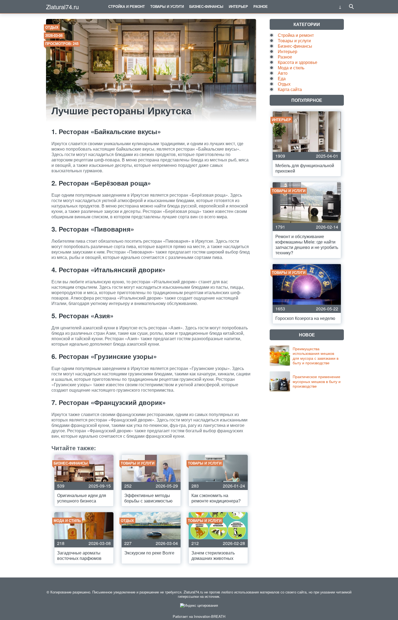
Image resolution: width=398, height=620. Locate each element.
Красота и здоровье (297, 62)
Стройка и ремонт (126, 6)
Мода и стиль (291, 67)
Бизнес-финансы (206, 6)
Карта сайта (290, 89)
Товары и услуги (167, 6)
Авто (283, 73)
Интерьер (238, 6)
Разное (260, 6)
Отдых (51, 27)
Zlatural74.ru (62, 6)
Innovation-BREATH (209, 616)
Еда (282, 78)
